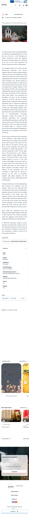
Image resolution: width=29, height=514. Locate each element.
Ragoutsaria (6, 427)
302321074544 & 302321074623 (18, 241)
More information (5, 438)
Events (19, 5)
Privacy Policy (14, 491)
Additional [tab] (5, 248)
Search (15, 5)
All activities (23, 361)
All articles (23, 407)
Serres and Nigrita (7, 268)
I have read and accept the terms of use (13, 466)
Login (23, 5)
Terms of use (14, 495)
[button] (14, 33)
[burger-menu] (27, 5)
